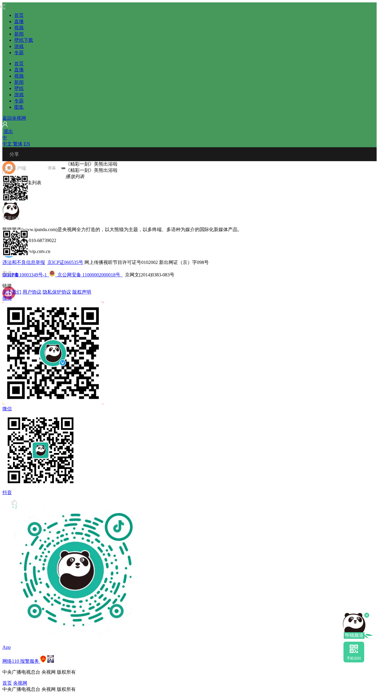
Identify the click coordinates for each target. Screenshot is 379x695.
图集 (19, 107)
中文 (7, 143)
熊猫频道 (354, 635)
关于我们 (11, 291)
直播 (19, 21)
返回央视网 (14, 118)
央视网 (20, 683)
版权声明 (81, 291)
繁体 (18, 143)
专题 (19, 52)
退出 (8, 131)
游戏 (19, 46)
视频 (19, 27)
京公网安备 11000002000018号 (85, 274)
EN (27, 143)
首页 (19, 15)
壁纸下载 (23, 40)
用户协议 (32, 291)
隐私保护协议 (57, 291)
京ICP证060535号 (65, 262)
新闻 (19, 33)
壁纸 (19, 88)
